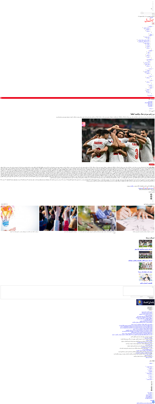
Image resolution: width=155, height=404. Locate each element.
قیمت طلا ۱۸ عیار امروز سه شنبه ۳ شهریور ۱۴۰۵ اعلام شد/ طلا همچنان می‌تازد (136, 326)
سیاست (150, 26)
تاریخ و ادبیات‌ (147, 62)
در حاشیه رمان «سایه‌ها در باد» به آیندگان (144, 317)
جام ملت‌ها (141, 188)
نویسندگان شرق (149, 397)
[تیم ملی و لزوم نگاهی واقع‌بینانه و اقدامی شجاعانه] (145, 258)
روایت (150, 76)
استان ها (150, 95)
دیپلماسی (147, 29)
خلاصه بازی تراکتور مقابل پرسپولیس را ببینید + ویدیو (141, 324)
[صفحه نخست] (154, 18)
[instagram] (151, 3)
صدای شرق (149, 379)
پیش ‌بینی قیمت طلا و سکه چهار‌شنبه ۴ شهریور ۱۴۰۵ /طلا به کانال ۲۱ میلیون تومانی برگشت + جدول (132, 334)
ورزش (150, 68)
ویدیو (148, 92)
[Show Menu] (153, 24)
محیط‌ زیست (147, 43)
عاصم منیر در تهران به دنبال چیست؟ (144, 342)
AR (150, 17)
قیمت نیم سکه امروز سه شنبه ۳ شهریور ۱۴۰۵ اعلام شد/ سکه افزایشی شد (137, 331)
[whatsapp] (151, 200)
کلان (148, 52)
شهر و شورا (147, 36)
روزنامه (148, 31)
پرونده (148, 89)
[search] (153, 15)
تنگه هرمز (150, 106)
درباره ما (150, 393)
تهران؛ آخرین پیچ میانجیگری (146, 347)
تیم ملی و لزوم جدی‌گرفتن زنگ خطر (143, 249)
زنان (148, 38)
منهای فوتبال (147, 71)
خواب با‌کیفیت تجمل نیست (147, 311)
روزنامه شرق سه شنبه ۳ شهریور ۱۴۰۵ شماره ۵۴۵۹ (141, 332)
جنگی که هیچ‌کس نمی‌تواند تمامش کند (144, 316)
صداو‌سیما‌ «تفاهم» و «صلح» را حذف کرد (144, 352)
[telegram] (151, 4)
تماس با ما (150, 392)
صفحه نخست (149, 366)
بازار (148, 53)
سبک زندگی (147, 64)
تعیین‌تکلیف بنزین (148, 344)
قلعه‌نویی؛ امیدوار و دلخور (146, 283)
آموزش (148, 46)
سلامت (148, 44)
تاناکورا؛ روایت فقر (148, 337)
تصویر (150, 87)
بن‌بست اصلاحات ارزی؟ (147, 349)
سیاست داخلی (146, 27)
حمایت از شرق (149, 394)
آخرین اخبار (150, 307)
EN (152, 17)
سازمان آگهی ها (148, 398)
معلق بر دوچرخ (149, 340)
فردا (151, 80)
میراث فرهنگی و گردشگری (144, 41)
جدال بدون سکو (149, 357)
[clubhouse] (151, 9)
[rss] (151, 1)
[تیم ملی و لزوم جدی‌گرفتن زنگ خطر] (145, 246)
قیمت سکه (150, 104)
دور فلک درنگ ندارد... (148, 319)
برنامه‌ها (148, 90)
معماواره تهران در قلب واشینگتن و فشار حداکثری (142, 322)
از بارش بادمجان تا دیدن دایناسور (145, 314)
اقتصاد (150, 50)
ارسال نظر (151, 297)
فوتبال (148, 70)
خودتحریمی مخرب (148, 315)
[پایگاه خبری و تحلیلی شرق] (149, 21)
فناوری (150, 85)
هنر (149, 61)
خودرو (148, 56)
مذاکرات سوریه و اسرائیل (147, 312)
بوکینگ (150, 363)
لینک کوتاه (152, 189)
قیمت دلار (150, 101)
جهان (151, 34)
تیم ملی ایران (151, 188)
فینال (145, 188)
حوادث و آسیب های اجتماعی (144, 40)
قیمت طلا (150, 103)
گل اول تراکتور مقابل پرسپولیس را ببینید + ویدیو (142, 328)
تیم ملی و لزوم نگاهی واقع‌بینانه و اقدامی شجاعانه (140, 260)
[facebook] (151, 199)
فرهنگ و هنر (149, 59)
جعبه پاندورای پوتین (148, 355)
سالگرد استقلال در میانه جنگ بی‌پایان (144, 318)
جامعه (150, 35)
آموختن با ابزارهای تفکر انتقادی (146, 321)
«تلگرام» (132, 186)
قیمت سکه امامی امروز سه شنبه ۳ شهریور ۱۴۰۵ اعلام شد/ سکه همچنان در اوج (136, 327)
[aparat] (151, 7)
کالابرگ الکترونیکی (148, 102)
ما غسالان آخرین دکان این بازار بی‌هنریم (144, 350)
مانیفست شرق (149, 395)
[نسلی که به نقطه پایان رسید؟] (145, 269)
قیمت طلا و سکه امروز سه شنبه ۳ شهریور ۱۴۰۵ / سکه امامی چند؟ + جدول (137, 333)
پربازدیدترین (150, 308)
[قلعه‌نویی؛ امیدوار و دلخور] (145, 280)
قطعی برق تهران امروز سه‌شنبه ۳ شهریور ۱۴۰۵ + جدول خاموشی (139, 330)
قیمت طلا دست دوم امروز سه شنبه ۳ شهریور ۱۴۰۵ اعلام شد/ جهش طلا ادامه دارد (135, 325)
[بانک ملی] (145, 304)
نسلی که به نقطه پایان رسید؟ (145, 271)
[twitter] (151, 6)
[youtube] (151, 10)
